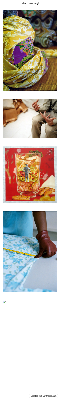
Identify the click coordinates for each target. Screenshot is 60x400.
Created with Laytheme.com (43, 396)
